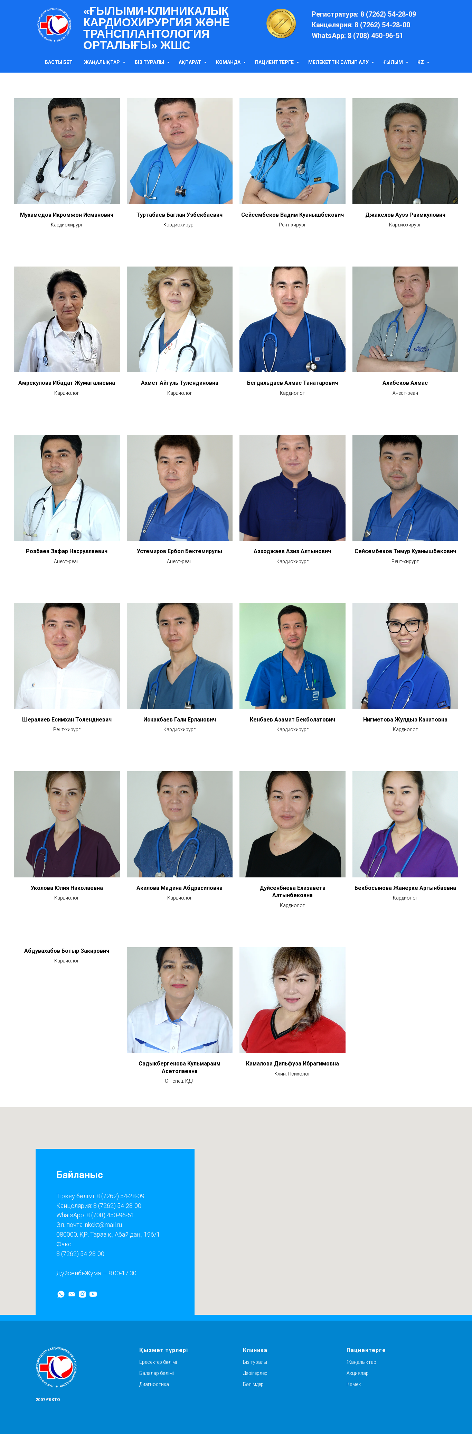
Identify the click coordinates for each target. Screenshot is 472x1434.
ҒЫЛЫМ (394, 62)
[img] (54, 25)
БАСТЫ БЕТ (59, 62)
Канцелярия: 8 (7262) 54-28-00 (98, 1205)
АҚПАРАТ (190, 62)
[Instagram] (82, 1294)
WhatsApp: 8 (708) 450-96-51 (95, 1215)
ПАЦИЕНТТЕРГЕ (275, 62)
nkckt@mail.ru (103, 1224)
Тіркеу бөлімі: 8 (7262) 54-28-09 (100, 1196)
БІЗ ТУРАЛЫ (150, 62)
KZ (421, 62)
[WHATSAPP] (61, 1294)
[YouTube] (93, 1294)
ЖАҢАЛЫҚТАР (102, 62)
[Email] (71, 1294)
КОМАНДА (229, 62)
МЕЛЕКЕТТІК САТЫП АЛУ (339, 62)
